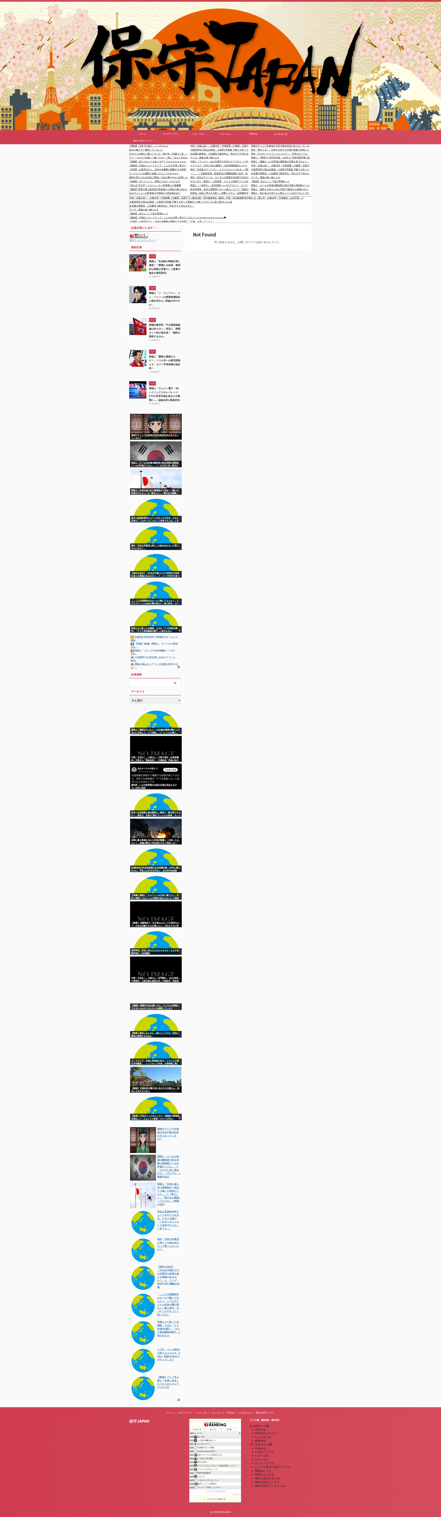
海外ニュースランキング (142, 240)
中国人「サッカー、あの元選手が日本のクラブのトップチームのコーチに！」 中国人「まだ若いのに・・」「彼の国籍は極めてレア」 (220, 161)
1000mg (253, 133)
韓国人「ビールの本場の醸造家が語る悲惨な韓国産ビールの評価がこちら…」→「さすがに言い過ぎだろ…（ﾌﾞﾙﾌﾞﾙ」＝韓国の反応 (281, 185)
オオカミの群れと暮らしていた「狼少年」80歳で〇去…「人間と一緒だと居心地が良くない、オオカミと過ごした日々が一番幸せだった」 (159, 153)
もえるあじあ (281, 133)
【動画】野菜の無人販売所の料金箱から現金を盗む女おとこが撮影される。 (159, 189)
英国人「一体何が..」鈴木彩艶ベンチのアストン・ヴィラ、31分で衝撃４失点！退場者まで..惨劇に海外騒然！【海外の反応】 (220, 185)
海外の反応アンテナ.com (270, 1486)
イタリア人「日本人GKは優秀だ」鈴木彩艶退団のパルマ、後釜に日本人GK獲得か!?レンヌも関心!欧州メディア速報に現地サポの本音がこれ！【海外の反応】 (220, 165)
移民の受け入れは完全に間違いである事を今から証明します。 (159, 177)
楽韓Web (260, 1440)
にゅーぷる (198, 133)
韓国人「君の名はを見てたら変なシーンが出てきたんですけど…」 (281, 193)
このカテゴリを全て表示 (215, 1491)
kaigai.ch (260, 1448)
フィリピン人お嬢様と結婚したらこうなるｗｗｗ (154, 173)
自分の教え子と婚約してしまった (146, 149)
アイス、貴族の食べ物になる (204, 157)
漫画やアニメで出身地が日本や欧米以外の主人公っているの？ (281, 145)
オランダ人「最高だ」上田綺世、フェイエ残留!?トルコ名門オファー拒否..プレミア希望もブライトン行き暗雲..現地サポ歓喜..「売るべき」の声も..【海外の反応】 (220, 181)
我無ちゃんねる (264, 1474)
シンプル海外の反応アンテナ (273, 1467)
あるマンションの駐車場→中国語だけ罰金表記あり (155, 193)
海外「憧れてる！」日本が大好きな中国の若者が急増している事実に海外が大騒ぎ (281, 149)
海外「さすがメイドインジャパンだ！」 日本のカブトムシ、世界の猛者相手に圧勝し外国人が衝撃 (281, 153)
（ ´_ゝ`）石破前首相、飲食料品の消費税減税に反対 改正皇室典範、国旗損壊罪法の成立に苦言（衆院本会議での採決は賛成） (220, 173)
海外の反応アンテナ (143, 140)
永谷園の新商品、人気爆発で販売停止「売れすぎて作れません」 (220, 153)
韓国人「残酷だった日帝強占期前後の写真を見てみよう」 (280, 161)
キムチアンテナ (170, 133)
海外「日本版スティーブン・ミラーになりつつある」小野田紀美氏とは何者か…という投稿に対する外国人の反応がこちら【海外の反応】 (220, 169)
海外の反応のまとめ (267, 1478)
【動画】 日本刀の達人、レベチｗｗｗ (148, 145)
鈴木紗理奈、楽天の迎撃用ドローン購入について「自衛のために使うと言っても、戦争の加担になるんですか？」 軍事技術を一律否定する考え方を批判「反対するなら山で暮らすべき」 (220, 189)
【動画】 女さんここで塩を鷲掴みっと (270, 181)
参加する (236, 1494)
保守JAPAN (139, 1421)
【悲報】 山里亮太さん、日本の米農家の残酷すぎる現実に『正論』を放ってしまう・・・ (159, 169)
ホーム (143, 133)
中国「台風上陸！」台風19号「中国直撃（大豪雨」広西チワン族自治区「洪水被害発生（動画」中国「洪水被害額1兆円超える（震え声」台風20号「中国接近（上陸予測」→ (220, 145)
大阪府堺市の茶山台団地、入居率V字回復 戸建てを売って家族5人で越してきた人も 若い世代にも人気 (220, 149)
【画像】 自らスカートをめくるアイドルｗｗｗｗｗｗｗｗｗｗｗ (159, 161)
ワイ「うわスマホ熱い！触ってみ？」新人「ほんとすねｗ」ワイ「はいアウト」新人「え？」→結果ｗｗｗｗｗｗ (159, 157)
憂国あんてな (263, 1470)
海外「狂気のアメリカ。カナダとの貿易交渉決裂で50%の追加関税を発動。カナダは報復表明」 (220, 177)
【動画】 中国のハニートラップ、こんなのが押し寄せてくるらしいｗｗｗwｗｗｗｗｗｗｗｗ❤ (159, 165)
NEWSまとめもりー (267, 1433)
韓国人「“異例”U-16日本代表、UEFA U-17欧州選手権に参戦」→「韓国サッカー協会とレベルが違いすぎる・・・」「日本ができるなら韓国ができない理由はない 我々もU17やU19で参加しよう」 (281, 157)
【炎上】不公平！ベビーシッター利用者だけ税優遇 (155, 185)
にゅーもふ (225, 133)
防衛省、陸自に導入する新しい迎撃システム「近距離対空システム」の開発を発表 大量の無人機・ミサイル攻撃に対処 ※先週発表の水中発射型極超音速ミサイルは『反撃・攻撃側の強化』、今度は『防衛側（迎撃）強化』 (220, 193)
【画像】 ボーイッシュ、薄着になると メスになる (154, 181)
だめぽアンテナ (264, 1451)
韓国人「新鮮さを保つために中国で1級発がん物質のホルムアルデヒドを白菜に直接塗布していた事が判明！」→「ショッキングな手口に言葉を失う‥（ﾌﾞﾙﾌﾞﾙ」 (281, 189)
